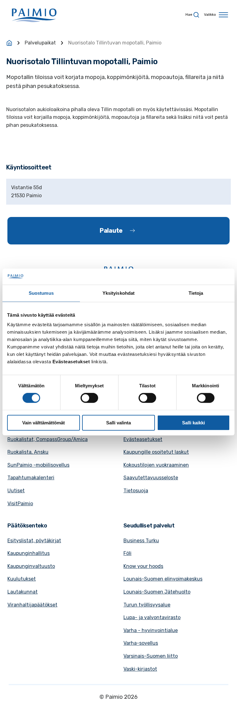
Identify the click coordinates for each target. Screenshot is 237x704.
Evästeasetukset (142, 439)
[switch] (89, 398)
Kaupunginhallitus (28, 553)
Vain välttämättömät (43, 422)
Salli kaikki (193, 422)
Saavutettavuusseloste (150, 478)
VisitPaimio (20, 503)
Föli (127, 553)
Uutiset (16, 491)
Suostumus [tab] (41, 293)
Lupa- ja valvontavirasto (152, 617)
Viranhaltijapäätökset (32, 605)
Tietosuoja (135, 491)
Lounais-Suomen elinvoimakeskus (162, 579)
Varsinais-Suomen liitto (150, 656)
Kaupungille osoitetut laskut (156, 452)
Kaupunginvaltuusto (31, 566)
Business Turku (141, 541)
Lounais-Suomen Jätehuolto (156, 592)
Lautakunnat (22, 592)
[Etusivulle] (9, 43)
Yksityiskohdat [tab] (118, 293)
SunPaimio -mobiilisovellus (38, 465)
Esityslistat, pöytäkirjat (34, 541)
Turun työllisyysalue (146, 605)
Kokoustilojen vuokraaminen (156, 465)
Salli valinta (118, 422)
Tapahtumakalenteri (30, 478)
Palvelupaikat (40, 43)
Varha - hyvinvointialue (150, 630)
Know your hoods (143, 566)
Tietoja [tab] (196, 293)
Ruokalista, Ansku (27, 452)
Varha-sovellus (140, 643)
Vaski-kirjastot (140, 669)
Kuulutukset (21, 579)
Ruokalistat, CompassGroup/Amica (47, 439)
